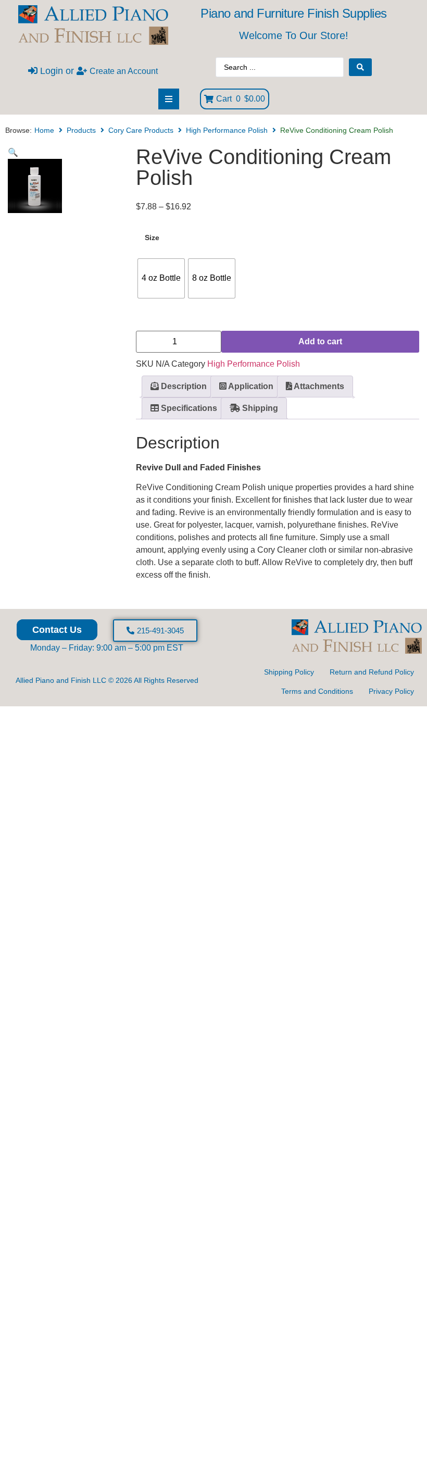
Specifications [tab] (188, 408)
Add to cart (320, 341)
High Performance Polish (227, 130)
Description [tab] (183, 386)
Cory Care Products (140, 130)
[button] (13, 152)
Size (152, 237)
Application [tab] (250, 386)
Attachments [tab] (318, 386)
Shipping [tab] (259, 408)
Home (44, 130)
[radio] (161, 278)
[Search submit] (360, 67)
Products (81, 130)
